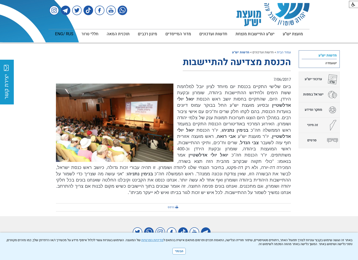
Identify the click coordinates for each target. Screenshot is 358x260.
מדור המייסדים (178, 34)
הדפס (171, 207)
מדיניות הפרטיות (152, 240)
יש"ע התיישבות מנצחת (254, 34)
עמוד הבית (284, 52)
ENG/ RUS (64, 34)
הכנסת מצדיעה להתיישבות (237, 62)
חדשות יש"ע (240, 52)
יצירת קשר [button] (6, 86)
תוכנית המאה (118, 34)
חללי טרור (89, 34)
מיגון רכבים (147, 34)
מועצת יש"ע (293, 34)
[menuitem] (293, 34)
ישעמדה (331, 63)
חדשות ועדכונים (213, 34)
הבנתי (179, 251)
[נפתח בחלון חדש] (122, 10)
